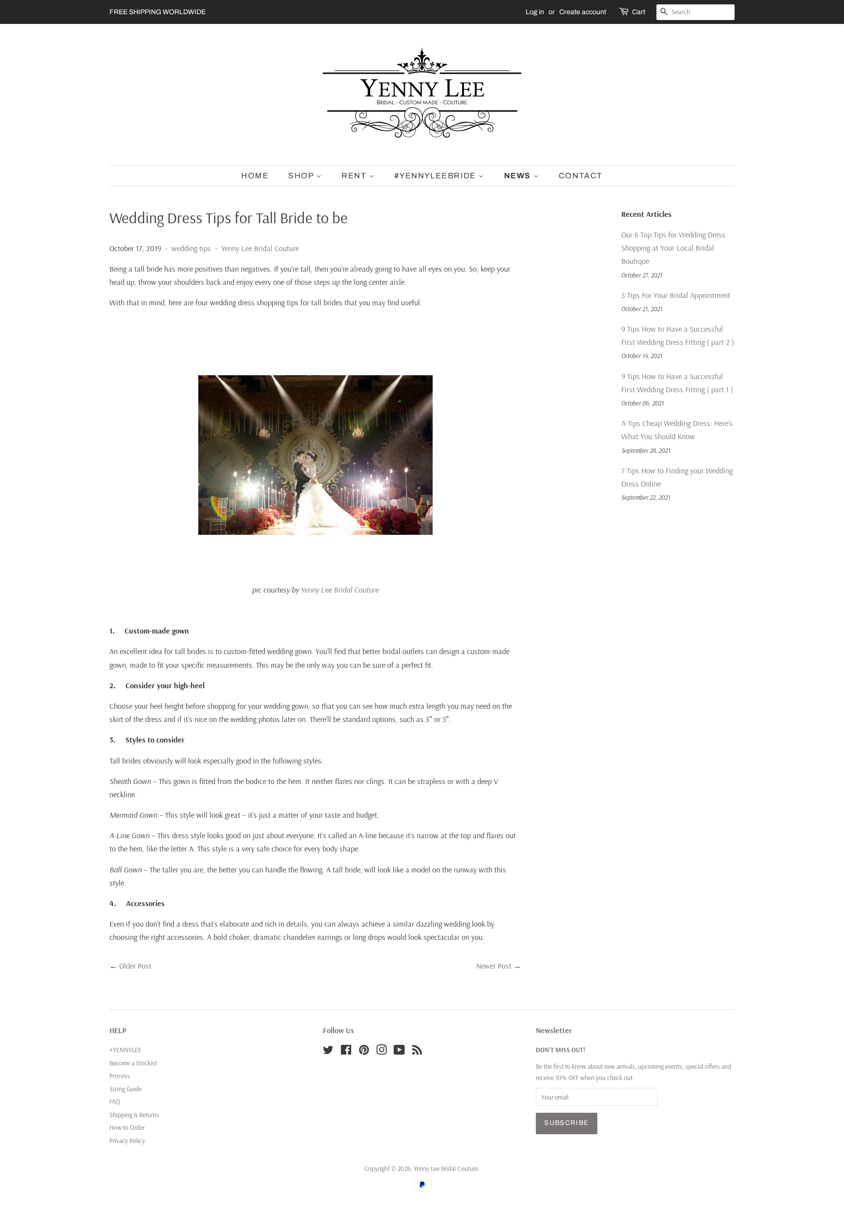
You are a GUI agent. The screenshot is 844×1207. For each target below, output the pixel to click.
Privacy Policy (127, 1140)
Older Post (135, 966)
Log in (535, 12)
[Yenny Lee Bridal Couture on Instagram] (381, 1051)
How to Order (127, 1127)
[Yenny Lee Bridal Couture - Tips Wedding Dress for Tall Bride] (315, 569)
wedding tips (191, 248)
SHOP (302, 175)
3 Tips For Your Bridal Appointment (675, 295)
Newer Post (493, 966)
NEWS (518, 175)
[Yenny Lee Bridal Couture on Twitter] (328, 1051)
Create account (582, 12)
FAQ (114, 1101)
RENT (355, 175)
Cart (638, 12)
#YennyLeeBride (436, 175)
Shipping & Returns (134, 1114)
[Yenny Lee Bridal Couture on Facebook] (346, 1051)
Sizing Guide (125, 1088)
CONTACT (581, 175)
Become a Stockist (133, 1063)
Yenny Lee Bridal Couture (260, 248)
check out (620, 1077)
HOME (255, 175)
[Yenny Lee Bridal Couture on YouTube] (399, 1051)
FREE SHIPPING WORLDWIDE (157, 12)
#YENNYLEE (125, 1049)
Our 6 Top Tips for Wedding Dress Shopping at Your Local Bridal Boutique (673, 248)
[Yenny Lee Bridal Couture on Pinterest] (364, 1051)
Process (119, 1075)
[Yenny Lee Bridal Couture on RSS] (417, 1051)
